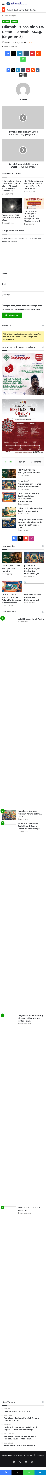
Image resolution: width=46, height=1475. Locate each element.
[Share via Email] (20, 75)
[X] (13, 70)
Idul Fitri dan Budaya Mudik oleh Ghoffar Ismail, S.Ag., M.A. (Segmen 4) (33, 185)
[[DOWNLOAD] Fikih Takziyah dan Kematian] (9, 473)
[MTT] (16, 3)
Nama (4, 273)
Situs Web (6, 295)
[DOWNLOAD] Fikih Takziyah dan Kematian (11, 568)
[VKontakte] (37, 70)
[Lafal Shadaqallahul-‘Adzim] (9, 713)
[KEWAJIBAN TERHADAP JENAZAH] (9, 1302)
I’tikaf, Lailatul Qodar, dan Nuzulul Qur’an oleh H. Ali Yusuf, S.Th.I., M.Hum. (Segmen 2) (12, 186)
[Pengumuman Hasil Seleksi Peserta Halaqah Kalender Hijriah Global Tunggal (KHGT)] (9, 523)
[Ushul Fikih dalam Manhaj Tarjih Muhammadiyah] (9, 512)
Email (4, 284)
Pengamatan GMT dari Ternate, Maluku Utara (11, 217)
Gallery (13, 16)
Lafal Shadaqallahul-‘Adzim (31, 619)
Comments (36, 462)
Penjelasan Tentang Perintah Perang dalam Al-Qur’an (30, 814)
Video (14, 21)
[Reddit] (33, 70)
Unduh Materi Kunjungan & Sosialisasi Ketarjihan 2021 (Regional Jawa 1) (32, 216)
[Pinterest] (28, 70)
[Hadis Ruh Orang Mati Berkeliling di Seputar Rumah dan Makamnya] (9, 917)
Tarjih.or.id (40, 1455)
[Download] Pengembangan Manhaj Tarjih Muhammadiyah (29, 484)
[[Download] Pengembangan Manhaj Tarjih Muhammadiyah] (9, 485)
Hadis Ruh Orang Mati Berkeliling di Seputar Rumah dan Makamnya (29, 826)
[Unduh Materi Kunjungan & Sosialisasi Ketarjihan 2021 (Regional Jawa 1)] (34, 203)
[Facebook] (8, 70)
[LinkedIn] (18, 70)
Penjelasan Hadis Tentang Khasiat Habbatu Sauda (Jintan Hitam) (30, 1018)
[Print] (25, 75)
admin (7, 43)
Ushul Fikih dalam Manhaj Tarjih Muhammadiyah (32, 597)
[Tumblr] (23, 70)
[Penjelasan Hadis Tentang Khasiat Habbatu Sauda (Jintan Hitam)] (9, 1109)
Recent (8, 462)
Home (6, 16)
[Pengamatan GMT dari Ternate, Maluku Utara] (12, 205)
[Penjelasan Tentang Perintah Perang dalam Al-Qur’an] (9, 815)
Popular (21, 462)
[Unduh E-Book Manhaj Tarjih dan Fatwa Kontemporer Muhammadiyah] (9, 497)
